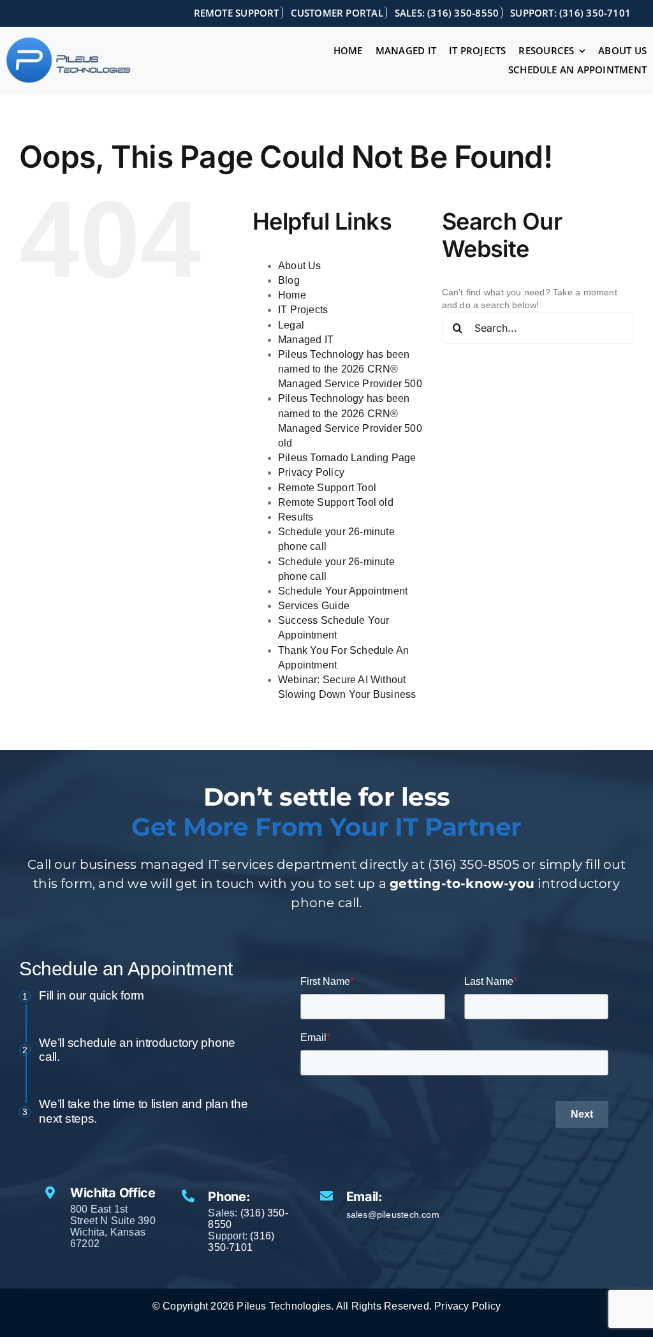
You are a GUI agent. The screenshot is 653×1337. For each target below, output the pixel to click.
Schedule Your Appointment (342, 591)
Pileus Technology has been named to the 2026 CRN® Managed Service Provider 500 (350, 369)
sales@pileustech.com (392, 1214)
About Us (299, 265)
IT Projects (303, 309)
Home (292, 295)
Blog (289, 280)
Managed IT (306, 339)
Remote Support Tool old (335, 502)
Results (295, 517)
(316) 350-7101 (241, 1241)
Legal (291, 325)
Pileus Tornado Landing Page (347, 457)
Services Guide (313, 605)
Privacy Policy (311, 472)
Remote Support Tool (327, 487)
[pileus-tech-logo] (68, 41)
